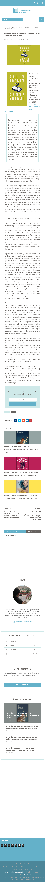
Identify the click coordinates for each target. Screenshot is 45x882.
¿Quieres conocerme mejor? (22, 622)
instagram (24, 649)
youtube (24, 654)
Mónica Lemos (28, 874)
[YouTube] (42, 3)
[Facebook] (39, 3)
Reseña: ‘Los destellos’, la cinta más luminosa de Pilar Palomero (20, 497)
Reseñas (11, 27)
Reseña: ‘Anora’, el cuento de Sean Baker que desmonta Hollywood (21, 474)
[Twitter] (34, 3)
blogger (22, 531)
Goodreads (24, 641)
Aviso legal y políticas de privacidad (13, 872)
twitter (24, 645)
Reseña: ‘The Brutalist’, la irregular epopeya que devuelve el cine (21, 450)
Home (5, 27)
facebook (37, 531)
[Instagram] (37, 3)
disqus (30, 531)
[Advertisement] (20, 799)
